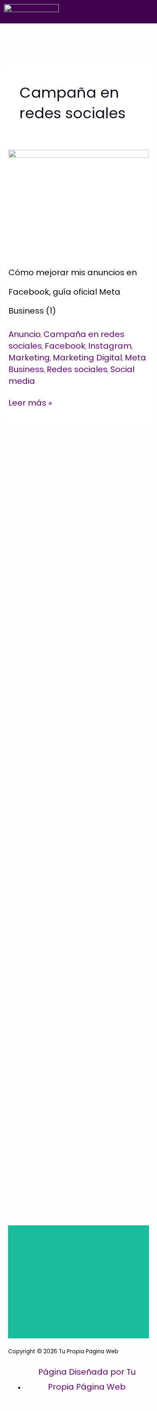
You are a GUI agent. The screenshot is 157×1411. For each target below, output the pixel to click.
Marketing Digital (87, 357)
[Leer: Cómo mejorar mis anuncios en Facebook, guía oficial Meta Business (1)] (78, 200)
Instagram (110, 346)
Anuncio (24, 334)
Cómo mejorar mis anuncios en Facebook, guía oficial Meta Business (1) (72, 291)
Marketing (29, 357)
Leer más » (30, 402)
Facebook (65, 346)
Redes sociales (77, 369)
